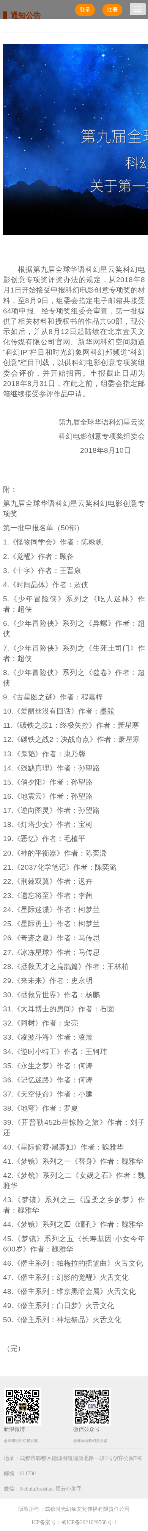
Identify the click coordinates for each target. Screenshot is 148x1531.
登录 (85, 10)
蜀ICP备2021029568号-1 (89, 1522)
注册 (112, 10)
